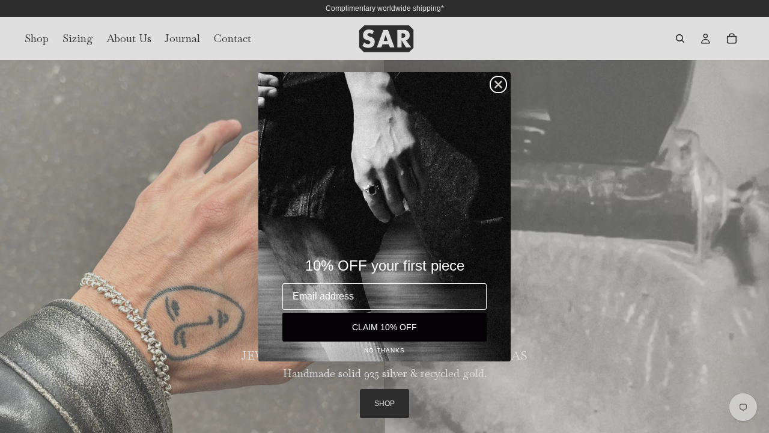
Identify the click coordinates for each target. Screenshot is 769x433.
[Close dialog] (498, 84)
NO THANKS (384, 350)
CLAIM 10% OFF (384, 327)
